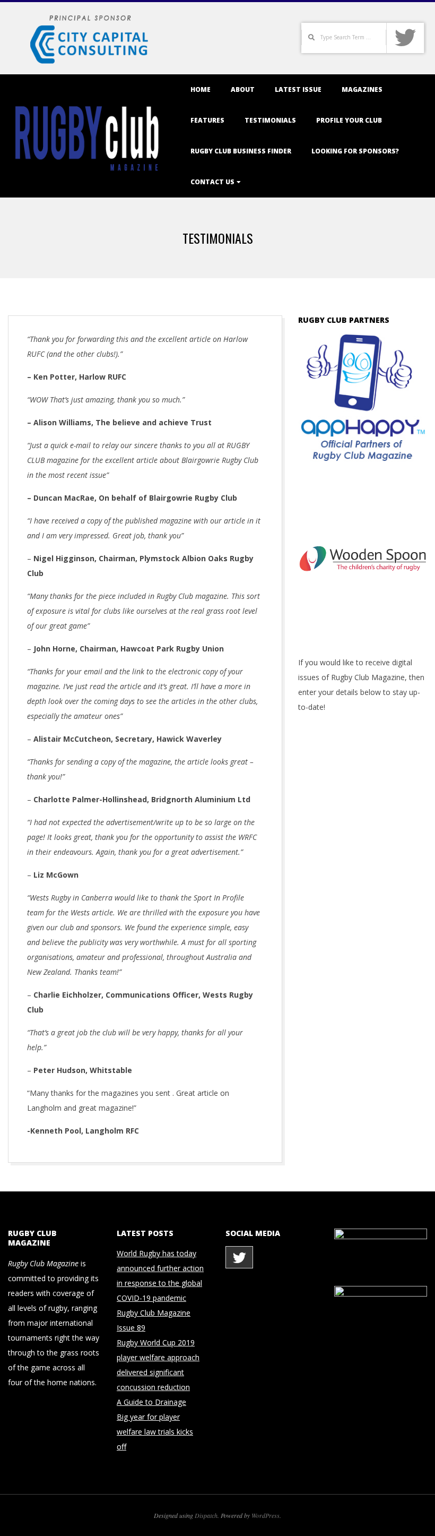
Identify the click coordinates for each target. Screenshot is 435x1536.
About (243, 89)
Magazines (362, 89)
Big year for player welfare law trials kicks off (155, 1432)
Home (200, 89)
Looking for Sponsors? (355, 151)
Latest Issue (298, 89)
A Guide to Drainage (151, 1402)
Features (207, 120)
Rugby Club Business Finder (240, 151)
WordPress (265, 1515)
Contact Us (212, 181)
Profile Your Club (349, 120)
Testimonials (270, 120)
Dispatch (206, 1515)
